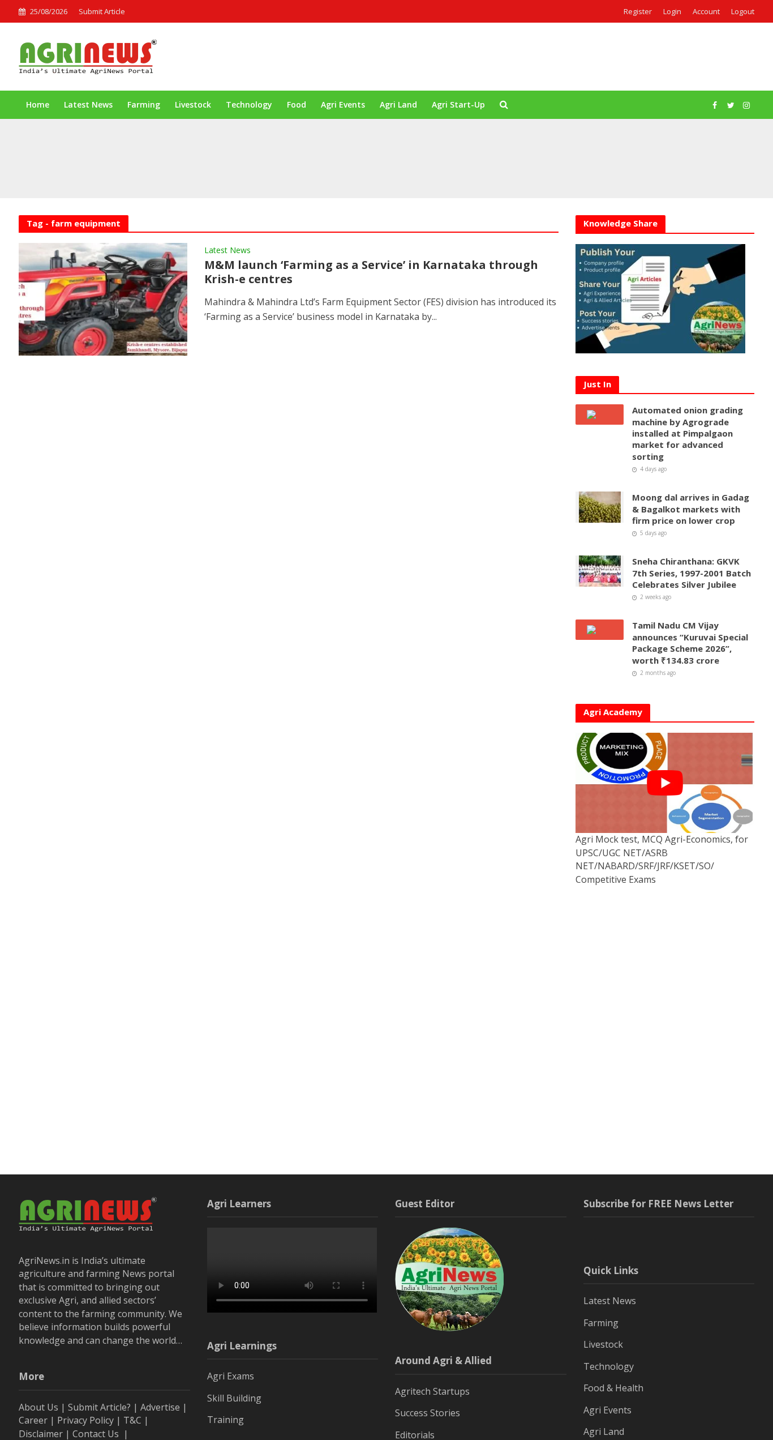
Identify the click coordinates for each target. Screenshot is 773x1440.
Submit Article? (100, 1407)
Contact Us (96, 1434)
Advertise (160, 1407)
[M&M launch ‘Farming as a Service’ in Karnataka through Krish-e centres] (103, 298)
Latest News (88, 104)
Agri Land (398, 104)
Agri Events (343, 104)
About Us (38, 1407)
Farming (143, 104)
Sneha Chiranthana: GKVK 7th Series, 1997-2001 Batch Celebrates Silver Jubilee (691, 573)
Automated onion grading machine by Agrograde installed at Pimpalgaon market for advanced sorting (353, 143)
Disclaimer (41, 1434)
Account (706, 11)
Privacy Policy (85, 1420)
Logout (742, 11)
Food (296, 104)
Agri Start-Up (458, 104)
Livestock (193, 104)
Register (638, 11)
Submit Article (102, 11)
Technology (249, 104)
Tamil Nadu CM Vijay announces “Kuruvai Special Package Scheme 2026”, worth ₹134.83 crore (690, 642)
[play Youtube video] (665, 783)
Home (37, 104)
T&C (132, 1420)
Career (33, 1420)
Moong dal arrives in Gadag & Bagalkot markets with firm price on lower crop (310, 169)
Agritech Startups (432, 1391)
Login (672, 11)
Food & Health (613, 1388)
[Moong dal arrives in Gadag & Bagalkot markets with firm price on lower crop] (96, 169)
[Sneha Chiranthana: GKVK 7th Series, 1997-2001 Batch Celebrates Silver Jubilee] (600, 570)
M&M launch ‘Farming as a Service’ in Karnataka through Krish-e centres (371, 272)
